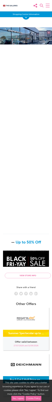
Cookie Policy (33, 398)
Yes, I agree (18, 398)
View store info (28, 275)
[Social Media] (47, 9)
